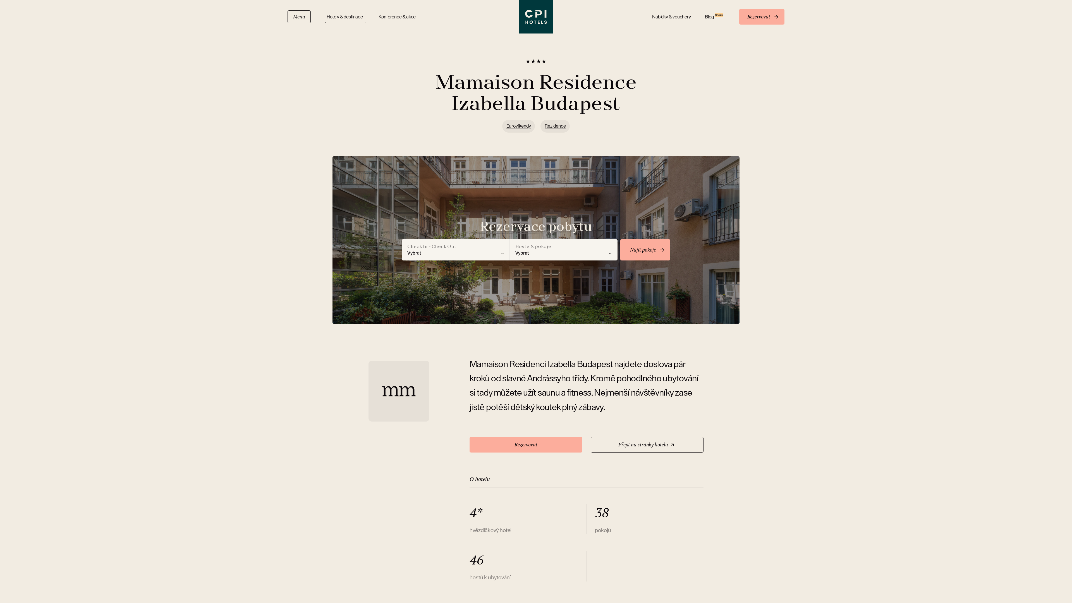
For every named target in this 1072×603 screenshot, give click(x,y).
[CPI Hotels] (536, 17)
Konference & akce (397, 17)
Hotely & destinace (346, 17)
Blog (714, 16)
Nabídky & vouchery (671, 17)
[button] (456, 249)
